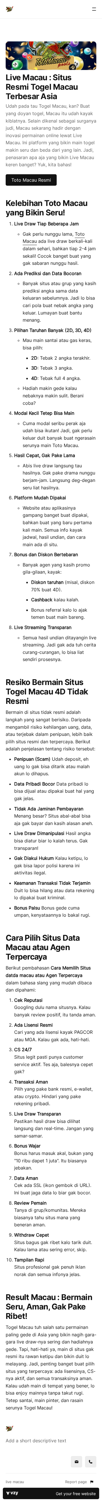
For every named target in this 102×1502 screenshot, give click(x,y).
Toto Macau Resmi (31, 180)
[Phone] (90, 1461)
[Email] (76, 1461)
